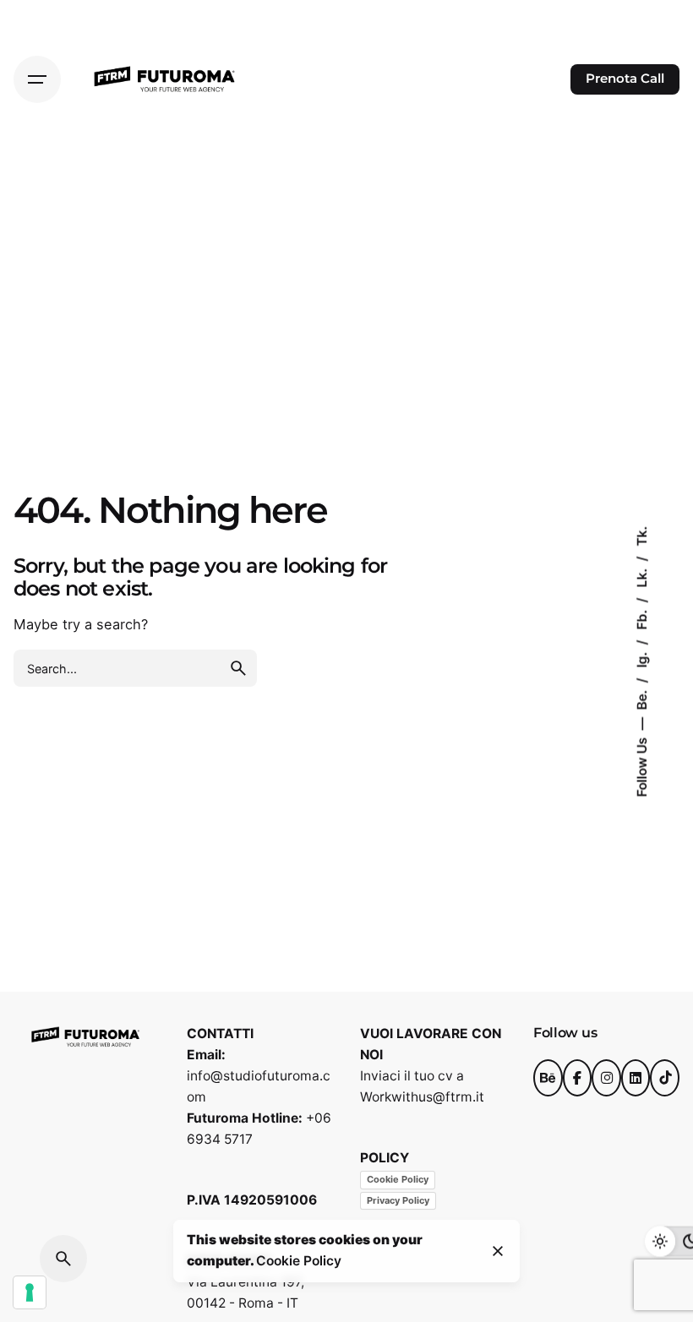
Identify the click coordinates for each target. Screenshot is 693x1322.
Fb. (642, 617)
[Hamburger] (37, 79)
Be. (642, 698)
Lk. (642, 575)
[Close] (498, 1251)
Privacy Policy (398, 1200)
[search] (238, 668)
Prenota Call (625, 78)
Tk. (642, 535)
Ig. (642, 657)
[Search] (63, 1258)
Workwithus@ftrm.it (422, 1097)
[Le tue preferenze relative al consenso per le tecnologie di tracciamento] (30, 1292)
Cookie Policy (397, 1179)
